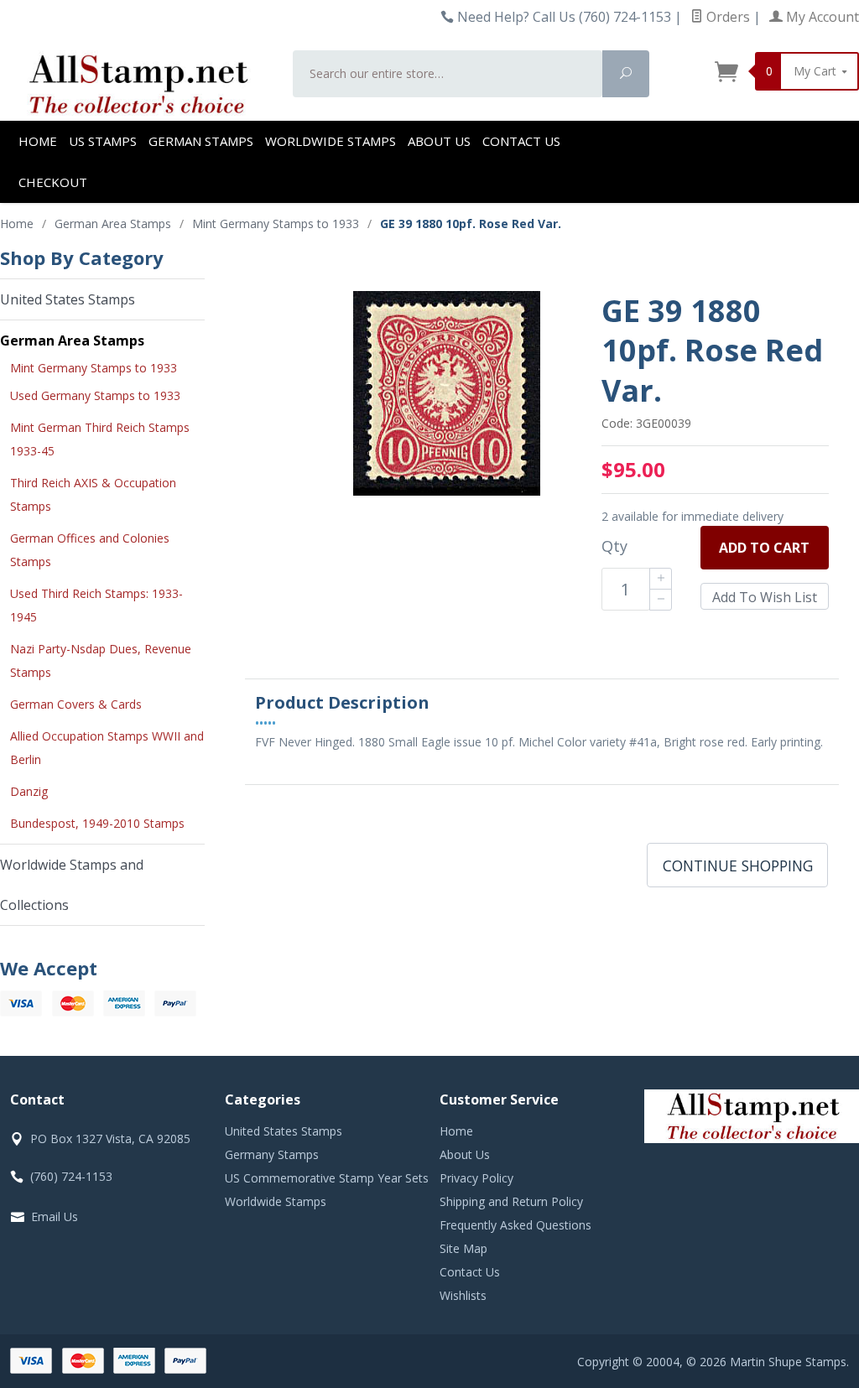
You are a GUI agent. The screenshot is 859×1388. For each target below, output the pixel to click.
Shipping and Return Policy (511, 1201)
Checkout (52, 182)
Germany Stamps (272, 1154)
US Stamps (103, 141)
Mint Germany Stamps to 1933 (93, 368)
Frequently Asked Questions (515, 1225)
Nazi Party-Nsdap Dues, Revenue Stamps (100, 660)
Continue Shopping (738, 865)
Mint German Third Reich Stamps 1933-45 (100, 439)
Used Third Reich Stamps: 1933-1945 (96, 605)
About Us (439, 141)
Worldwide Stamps (330, 141)
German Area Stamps (72, 340)
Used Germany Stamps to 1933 (95, 395)
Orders (726, 17)
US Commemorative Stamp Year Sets (327, 1178)
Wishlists (463, 1295)
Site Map (463, 1248)
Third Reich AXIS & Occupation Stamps (93, 494)
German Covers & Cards (76, 704)
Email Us (54, 1216)
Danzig (29, 791)
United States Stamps (67, 299)
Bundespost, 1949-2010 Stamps (97, 823)
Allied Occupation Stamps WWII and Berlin (107, 747)
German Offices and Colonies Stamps (89, 549)
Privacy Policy (476, 1178)
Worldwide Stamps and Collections (71, 884)
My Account (821, 17)
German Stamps (200, 141)
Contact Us (521, 141)
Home (37, 141)
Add (764, 547)
